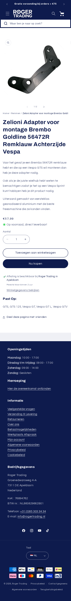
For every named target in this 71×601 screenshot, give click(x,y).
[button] (7, 13)
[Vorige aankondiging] (7, 4)
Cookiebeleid (16, 455)
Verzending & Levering (22, 414)
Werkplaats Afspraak (22, 434)
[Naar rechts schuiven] (44, 107)
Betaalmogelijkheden (22, 429)
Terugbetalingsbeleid (51, 590)
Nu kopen (35, 263)
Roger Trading (19, 584)
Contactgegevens (57, 584)
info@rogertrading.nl (31, 516)
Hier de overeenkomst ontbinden (29, 388)
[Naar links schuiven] (27, 107)
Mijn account (16, 439)
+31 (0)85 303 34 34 (33, 511)
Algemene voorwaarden (24, 444)
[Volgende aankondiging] (64, 4)
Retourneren (16, 419)
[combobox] (35, 23)
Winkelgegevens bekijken (23, 290)
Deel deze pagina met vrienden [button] (27, 317)
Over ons (13, 424)
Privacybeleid (17, 449)
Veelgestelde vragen (21, 409)
